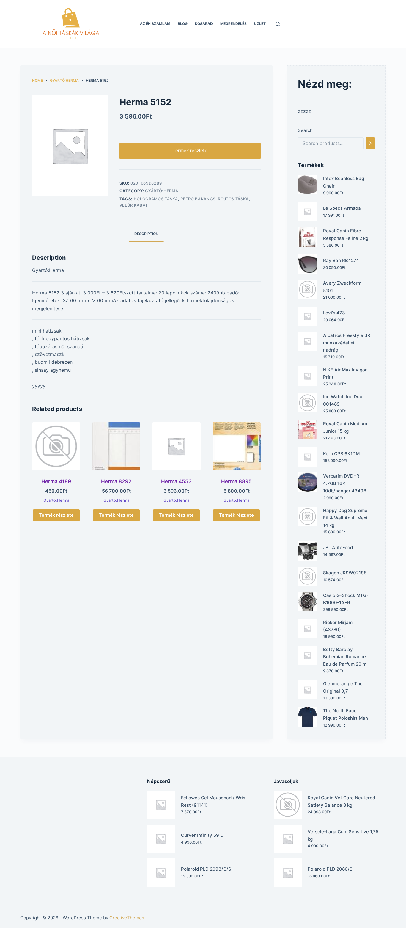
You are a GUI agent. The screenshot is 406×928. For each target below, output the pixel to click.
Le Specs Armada (342, 208)
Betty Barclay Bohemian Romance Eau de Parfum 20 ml (345, 657)
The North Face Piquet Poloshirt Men (345, 714)
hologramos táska (156, 198)
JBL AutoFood (338, 547)
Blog (183, 23)
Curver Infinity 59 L (202, 835)
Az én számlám (155, 23)
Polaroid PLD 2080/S (330, 869)
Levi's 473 (334, 313)
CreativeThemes (126, 918)
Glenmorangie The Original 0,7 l (343, 687)
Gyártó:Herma (161, 190)
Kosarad (204, 23)
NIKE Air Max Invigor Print (345, 373)
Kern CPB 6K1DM (341, 453)
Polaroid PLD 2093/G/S (206, 869)
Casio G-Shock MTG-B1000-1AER (346, 599)
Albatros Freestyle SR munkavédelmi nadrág (346, 343)
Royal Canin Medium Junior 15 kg (345, 427)
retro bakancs (197, 198)
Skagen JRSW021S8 (344, 573)
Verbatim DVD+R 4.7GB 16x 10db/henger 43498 (344, 483)
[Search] (370, 143)
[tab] (146, 233)
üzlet (260, 23)
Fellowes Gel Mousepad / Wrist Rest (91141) (214, 801)
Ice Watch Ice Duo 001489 (342, 400)
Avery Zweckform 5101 (342, 286)
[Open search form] (278, 24)
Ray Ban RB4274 (341, 260)
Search (305, 130)
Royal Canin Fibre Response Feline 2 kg (345, 234)
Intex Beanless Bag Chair (343, 182)
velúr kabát (133, 205)
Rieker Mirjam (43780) (338, 626)
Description (146, 233)
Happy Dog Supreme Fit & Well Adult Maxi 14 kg (345, 518)
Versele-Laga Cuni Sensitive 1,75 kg (343, 835)
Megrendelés (233, 23)
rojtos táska (233, 198)
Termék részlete (190, 150)
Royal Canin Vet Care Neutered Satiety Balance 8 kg (341, 801)
